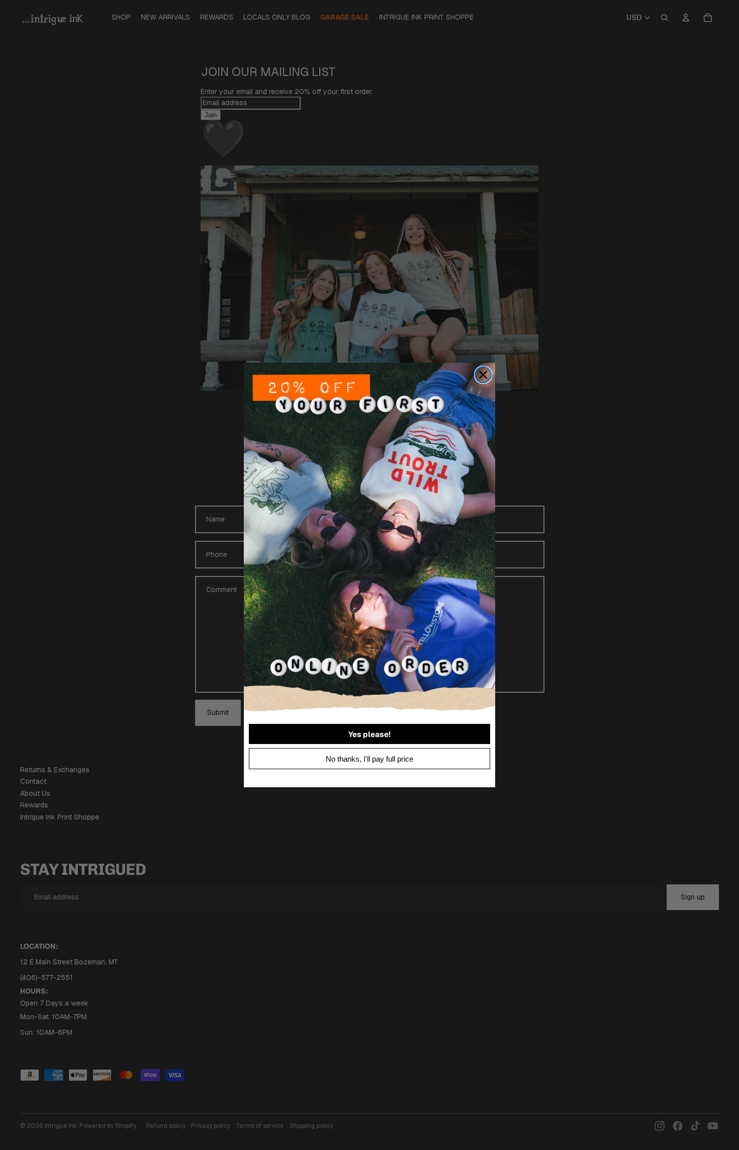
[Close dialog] (483, 375)
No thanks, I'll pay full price (369, 759)
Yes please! (369, 734)
